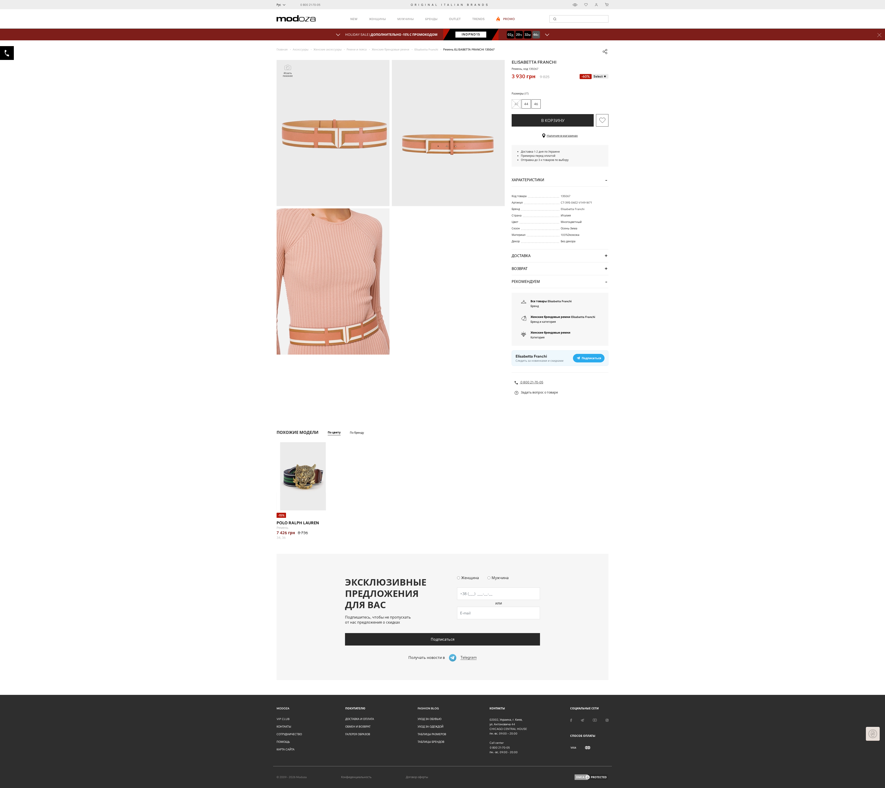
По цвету (334, 432)
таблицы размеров (432, 734)
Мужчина (500, 577)
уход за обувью (430, 719)
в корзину (552, 120)
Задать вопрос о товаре (539, 392)
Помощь (283, 742)
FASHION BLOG (428, 708)
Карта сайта (286, 749)
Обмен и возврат (358, 726)
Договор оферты (417, 777)
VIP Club (283, 719)
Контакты (284, 726)
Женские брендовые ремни (550, 332)
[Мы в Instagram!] (607, 720)
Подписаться (442, 639)
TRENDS (478, 19)
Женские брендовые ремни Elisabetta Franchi (563, 317)
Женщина (470, 577)
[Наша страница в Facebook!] (571, 720)
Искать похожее (288, 74)
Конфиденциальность (356, 777)
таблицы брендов (431, 742)
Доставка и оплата (359, 719)
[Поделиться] (605, 51)
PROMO (506, 19)
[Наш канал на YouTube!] (595, 720)
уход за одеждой (430, 726)
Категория (538, 337)
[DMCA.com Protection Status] (591, 777)
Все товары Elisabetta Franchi (551, 301)
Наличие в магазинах (562, 135)
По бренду (357, 432)
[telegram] (582, 720)
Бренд (535, 306)
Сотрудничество (289, 734)
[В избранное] (602, 120)
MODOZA (283, 708)
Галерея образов (357, 734)
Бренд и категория (543, 321)
